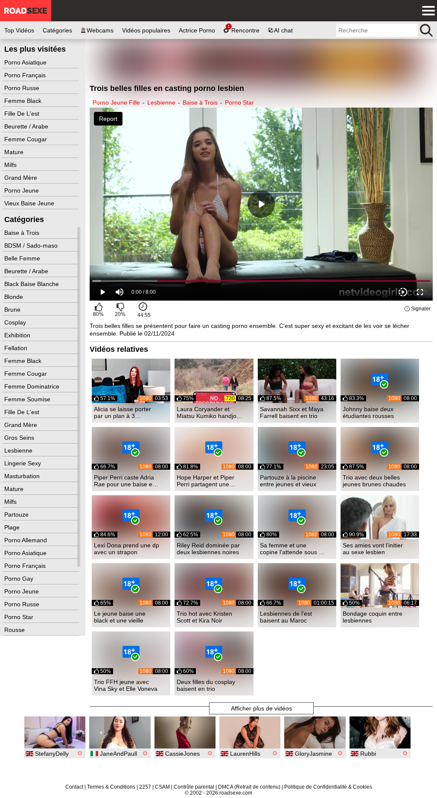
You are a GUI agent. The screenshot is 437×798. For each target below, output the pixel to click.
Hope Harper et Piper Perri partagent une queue (205, 481)
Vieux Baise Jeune (30, 203)
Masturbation (22, 476)
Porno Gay (19, 578)
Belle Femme (23, 258)
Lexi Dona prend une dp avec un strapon (126, 548)
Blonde (14, 296)
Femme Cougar (26, 139)
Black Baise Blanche (32, 284)
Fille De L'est (22, 113)
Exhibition (18, 335)
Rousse (15, 629)
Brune (13, 309)
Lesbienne (19, 450)
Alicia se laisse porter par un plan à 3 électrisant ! (122, 412)
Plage (12, 527)
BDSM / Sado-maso (31, 245)
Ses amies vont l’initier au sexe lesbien (373, 548)
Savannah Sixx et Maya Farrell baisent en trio (291, 412)
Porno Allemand (26, 540)
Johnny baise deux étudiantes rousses (368, 412)
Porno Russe (22, 88)
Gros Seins (20, 437)
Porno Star (19, 617)
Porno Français (25, 75)
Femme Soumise (28, 399)
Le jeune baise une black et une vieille (120, 617)
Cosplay (16, 322)
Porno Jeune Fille (116, 102)
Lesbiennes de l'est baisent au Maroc (286, 617)
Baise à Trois (22, 232)
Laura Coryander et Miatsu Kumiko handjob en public (208, 412)
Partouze (17, 514)
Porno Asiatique (26, 62)
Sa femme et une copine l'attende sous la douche (291, 548)
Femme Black (23, 100)
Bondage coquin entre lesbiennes (372, 617)
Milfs (11, 164)
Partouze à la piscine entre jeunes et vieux (288, 481)
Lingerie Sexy (23, 463)
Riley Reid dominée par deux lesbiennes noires (208, 548)
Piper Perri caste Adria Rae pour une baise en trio (125, 481)
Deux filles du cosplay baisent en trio (206, 685)
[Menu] (426, 10)
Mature (14, 152)
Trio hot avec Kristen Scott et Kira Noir (204, 617)
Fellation (16, 348)
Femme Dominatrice (32, 386)
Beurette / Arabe (27, 126)
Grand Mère (21, 177)
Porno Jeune (22, 190)
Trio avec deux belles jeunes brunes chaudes (374, 481)
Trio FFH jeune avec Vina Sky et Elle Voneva (125, 685)
